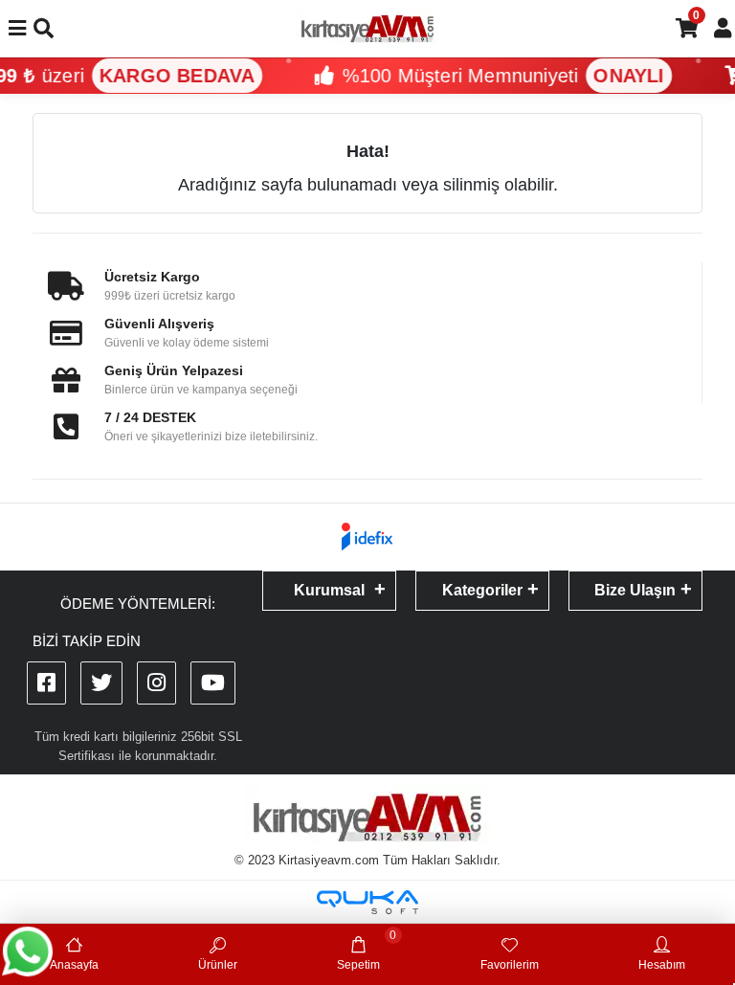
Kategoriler (482, 590)
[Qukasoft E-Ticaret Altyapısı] (367, 902)
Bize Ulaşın (635, 590)
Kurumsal (329, 590)
